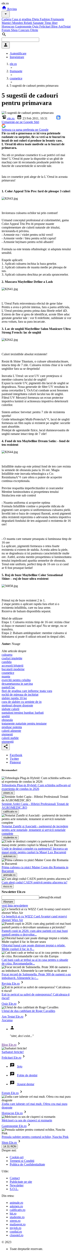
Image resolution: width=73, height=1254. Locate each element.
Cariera (7, 19)
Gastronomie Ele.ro (14, 1126)
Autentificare (18, 53)
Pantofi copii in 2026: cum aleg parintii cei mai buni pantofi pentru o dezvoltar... (35, 932)
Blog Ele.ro (9, 1044)
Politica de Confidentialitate (27, 1164)
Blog (54, 26)
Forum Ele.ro (10, 1093)
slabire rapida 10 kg (14, 698)
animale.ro (16, 1202)
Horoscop (8, 26)
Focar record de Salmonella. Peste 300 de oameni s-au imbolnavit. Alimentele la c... (36, 976)
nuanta (6, 676)
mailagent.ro (18, 1224)
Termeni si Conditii (22, 1160)
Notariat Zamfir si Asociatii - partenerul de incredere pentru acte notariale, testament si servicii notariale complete (35, 830)
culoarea (7, 654)
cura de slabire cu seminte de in (22, 701)
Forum (6, 30)
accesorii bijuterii (12, 665)
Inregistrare (17, 57)
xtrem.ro (15, 1220)
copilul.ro (16, 1231)
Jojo (19, 1066)
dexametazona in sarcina (17, 683)
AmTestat (64, 26)
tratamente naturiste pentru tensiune (24, 723)
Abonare (8, 901)
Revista (11, 9)
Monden (18, 23)
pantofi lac (8, 687)
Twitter (14, 758)
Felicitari (45, 26)
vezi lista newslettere (15, 905)
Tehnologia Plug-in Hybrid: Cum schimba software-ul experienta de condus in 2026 (36, 787)
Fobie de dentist (27, 1075)
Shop (14, 30)
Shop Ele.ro (9, 1142)
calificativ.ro (17, 1210)
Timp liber (51, 23)
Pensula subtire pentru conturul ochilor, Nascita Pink (35, 1137)
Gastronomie (23, 26)
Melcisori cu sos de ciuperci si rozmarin (27, 1120)
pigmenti (7, 734)
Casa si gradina (22, 19)
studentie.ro (17, 1217)
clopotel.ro (16, 1235)
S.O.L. (14, 1189)
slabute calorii (10, 709)
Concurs (24, 30)
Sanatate (38, 23)
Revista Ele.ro (11, 983)
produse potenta (12, 727)
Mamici (7, 23)
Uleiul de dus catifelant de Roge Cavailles (28, 1011)
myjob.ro (15, 1228)
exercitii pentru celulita (16, 680)
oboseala (7, 720)
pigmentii (8, 741)
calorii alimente (11, 730)
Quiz (35, 26)
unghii (6, 716)
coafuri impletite (12, 658)
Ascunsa (7, 1020)
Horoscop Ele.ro (12, 1113)
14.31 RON (9, 1146)
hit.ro (13, 1213)
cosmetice (8, 672)
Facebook (16, 755)
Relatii (28, 23)
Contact (15, 1178)
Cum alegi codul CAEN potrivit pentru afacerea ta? (34, 882)
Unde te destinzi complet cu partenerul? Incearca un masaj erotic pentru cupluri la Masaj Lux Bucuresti (35, 850)
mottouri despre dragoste (17, 705)
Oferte (34, 30)
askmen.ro (16, 1206)
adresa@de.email (50, 897)
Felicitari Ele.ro (11, 1057)
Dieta (36, 19)
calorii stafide (10, 738)
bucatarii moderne (13, 669)
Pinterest (15, 762)
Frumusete (57, 19)
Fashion (45, 19)
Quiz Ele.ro (9, 1003)
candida (7, 662)
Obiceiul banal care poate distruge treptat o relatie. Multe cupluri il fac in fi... (33, 947)
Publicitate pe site (21, 1181)
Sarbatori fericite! (13, 1052)
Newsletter (17, 1185)
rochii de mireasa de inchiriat (20, 694)
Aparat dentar (25, 1084)
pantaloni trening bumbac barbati (23, 712)
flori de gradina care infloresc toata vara (27, 691)
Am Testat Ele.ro (12, 1016)
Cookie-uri (17, 1157)
